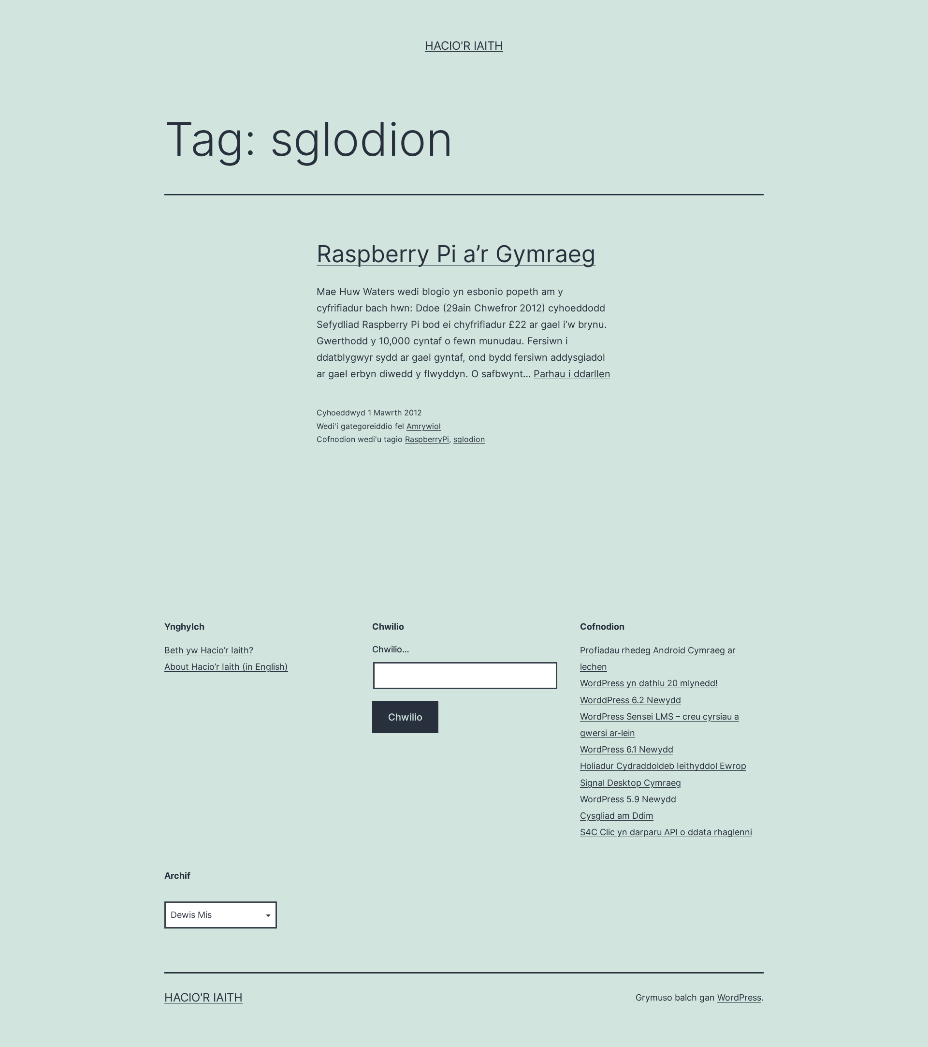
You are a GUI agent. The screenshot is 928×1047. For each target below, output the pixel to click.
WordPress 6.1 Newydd (626, 749)
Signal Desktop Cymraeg (630, 783)
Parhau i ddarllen (572, 374)
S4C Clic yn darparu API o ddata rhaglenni (666, 832)
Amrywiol (423, 426)
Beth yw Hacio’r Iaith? (208, 650)
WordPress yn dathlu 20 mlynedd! (649, 683)
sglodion (469, 439)
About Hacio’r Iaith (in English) (226, 667)
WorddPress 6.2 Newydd (630, 700)
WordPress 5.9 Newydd (628, 799)
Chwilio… (390, 649)
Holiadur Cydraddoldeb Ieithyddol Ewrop (663, 766)
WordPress (739, 997)
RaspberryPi (427, 439)
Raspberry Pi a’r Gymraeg (456, 253)
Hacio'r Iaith (464, 46)
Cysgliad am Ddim (616, 816)
